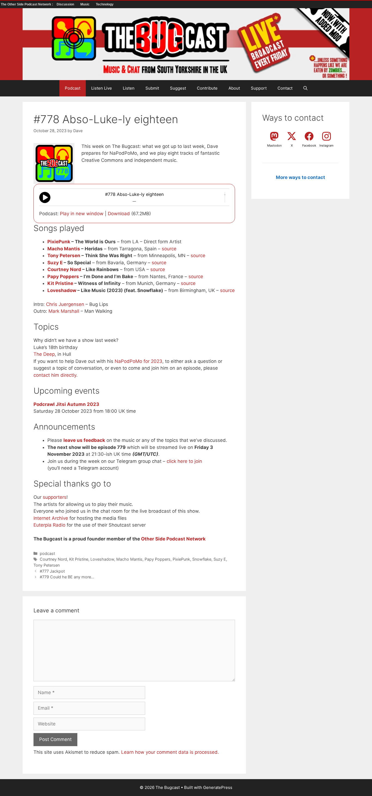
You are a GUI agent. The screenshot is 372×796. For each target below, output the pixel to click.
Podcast (72, 88)
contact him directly (54, 375)
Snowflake (201, 559)
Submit (152, 88)
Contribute (207, 88)
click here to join (184, 461)
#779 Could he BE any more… (67, 577)
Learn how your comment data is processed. (170, 752)
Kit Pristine (60, 283)
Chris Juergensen (65, 304)
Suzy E (55, 262)
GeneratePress (217, 787)
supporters (54, 497)
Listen (129, 88)
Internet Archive (50, 518)
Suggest (178, 88)
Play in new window (81, 213)
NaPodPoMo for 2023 (138, 361)
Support (259, 88)
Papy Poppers (63, 276)
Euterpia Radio (49, 525)
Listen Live (101, 88)
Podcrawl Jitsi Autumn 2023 (66, 404)
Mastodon (274, 145)
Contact (285, 88)
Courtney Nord (64, 269)
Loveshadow (61, 290)
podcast (47, 553)
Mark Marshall (63, 311)
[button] (305, 88)
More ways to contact (300, 177)
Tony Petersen (63, 255)
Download (119, 213)
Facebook (309, 145)
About (234, 88)
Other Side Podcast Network (173, 539)
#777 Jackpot (52, 571)
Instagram (326, 145)
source (169, 248)
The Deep (44, 354)
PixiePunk (58, 241)
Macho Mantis (63, 248)
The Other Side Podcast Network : (27, 4)
